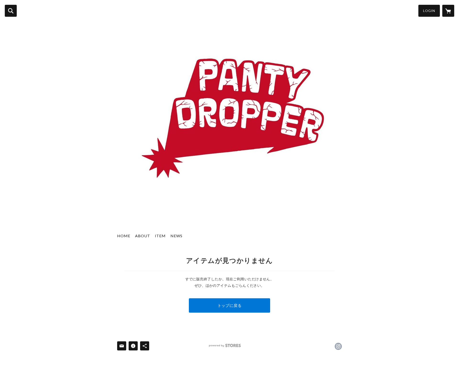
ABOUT (142, 235)
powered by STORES (224, 345)
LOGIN (429, 11)
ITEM (160, 235)
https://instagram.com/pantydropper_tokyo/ (338, 346)
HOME (123, 235)
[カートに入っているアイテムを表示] (448, 11)
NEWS (176, 235)
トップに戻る (230, 305)
